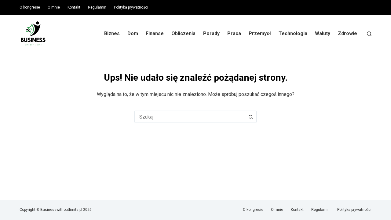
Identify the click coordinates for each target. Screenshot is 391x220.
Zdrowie (347, 33)
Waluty (322, 33)
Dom (132, 33)
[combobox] (190, 117)
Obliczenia (183, 33)
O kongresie (30, 7)
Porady (211, 33)
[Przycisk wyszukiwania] (250, 117)
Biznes (112, 33)
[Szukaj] (369, 33)
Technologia (293, 33)
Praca (234, 33)
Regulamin (97, 7)
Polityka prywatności (131, 7)
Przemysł (260, 33)
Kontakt (74, 7)
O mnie (54, 7)
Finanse (155, 33)
